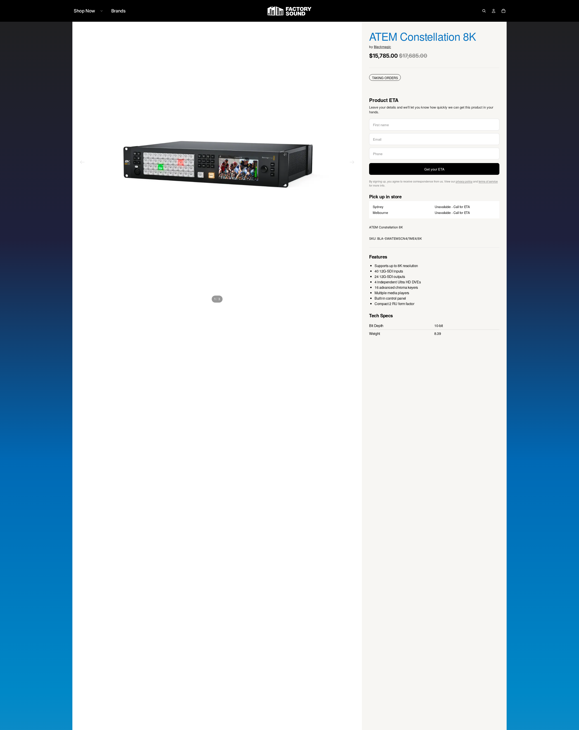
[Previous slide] (82, 163)
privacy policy (464, 181)
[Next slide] (352, 163)
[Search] (484, 11)
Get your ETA (434, 169)
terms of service (488, 181)
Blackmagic (382, 47)
